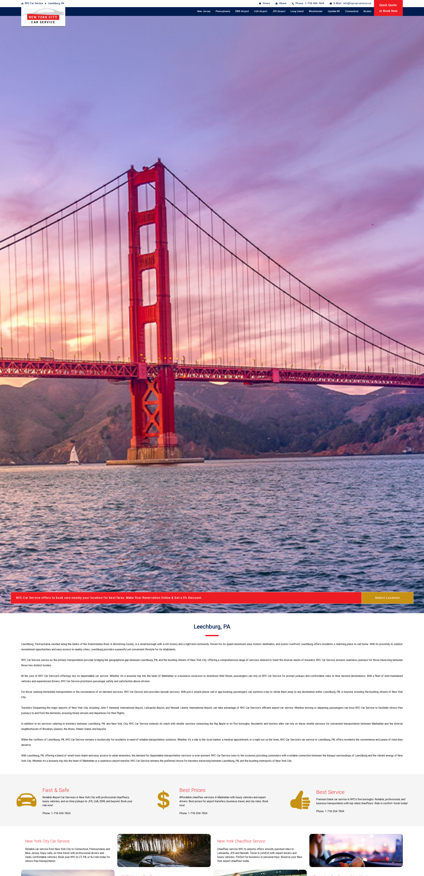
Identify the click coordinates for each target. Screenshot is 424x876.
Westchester (316, 11)
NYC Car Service (34, 3)
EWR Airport (242, 11)
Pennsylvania (223, 11)
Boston (367, 11)
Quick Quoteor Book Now (388, 8)
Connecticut (351, 11)
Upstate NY (334, 11)
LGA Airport (260, 11)
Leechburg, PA (56, 3)
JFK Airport (278, 11)
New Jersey (203, 11)
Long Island (297, 11)
